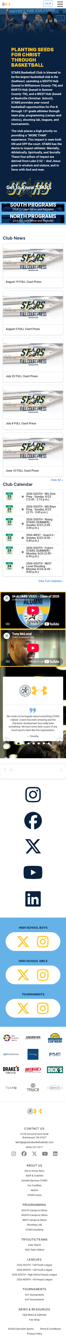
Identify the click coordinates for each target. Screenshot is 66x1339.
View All (56, 480)
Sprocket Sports (25, 1328)
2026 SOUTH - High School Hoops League (34, 1274)
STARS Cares (34, 1195)
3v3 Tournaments (34, 1294)
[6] (44, 743)
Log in (48, 3)
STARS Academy (34, 1229)
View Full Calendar (49, 581)
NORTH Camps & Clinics (34, 1215)
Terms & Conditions (50, 1328)
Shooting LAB (34, 1224)
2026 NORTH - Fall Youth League (34, 1269)
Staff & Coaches (34, 1175)
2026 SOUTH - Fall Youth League (34, 1265)
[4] (33, 743)
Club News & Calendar (34, 1314)
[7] (49, 743)
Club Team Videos (34, 1249)
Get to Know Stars (34, 1170)
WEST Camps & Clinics (34, 1220)
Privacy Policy (34, 1333)
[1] (18, 743)
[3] (28, 743)
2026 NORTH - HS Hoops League (34, 1279)
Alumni (34, 1190)
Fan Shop (34, 1319)
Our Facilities (34, 1185)
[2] (23, 743)
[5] (38, 743)
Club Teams (34, 1245)
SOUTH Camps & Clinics (34, 1210)
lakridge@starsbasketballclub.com (34, 1142)
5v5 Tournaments (34, 1299)
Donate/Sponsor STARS (34, 1180)
